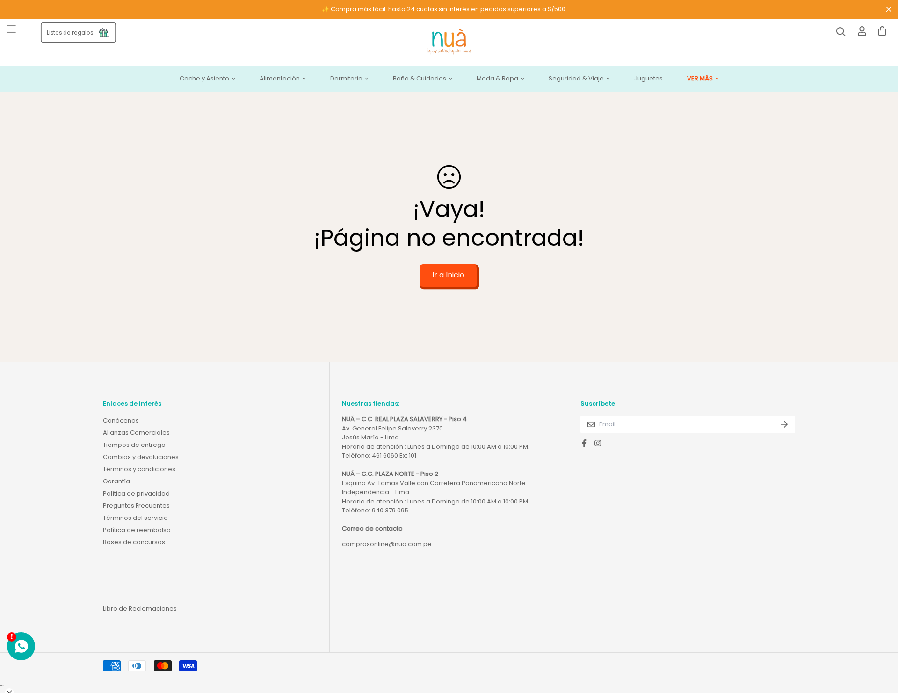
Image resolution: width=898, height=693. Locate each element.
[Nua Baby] (449, 42)
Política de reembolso (137, 529)
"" (2, 688)
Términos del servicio (135, 517)
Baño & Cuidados (419, 78)
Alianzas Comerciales (136, 432)
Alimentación (280, 78)
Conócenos (121, 420)
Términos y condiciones (139, 469)
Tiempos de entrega (134, 444)
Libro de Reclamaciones (140, 608)
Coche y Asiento (204, 78)
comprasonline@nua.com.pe (387, 544)
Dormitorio (346, 78)
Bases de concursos (134, 542)
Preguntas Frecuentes (136, 505)
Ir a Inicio (448, 275)
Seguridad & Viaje (576, 78)
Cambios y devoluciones (141, 456)
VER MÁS (700, 78)
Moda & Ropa (497, 78)
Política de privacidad (136, 493)
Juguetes (648, 78)
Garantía (116, 481)
